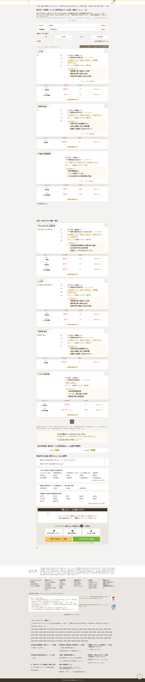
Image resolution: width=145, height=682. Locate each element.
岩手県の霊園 (50, 629)
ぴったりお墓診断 (35, 586)
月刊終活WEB (34, 670)
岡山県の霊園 (50, 638)
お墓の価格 (48, 584)
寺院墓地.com (91, 623)
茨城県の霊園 (91, 629)
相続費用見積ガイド (70, 647)
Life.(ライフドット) (41, 623)
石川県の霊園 (84, 632)
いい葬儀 (33, 647)
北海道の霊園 (34, 629)
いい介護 (90, 649)
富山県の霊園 (76, 632)
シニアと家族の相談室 (48, 667)
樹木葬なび (77, 623)
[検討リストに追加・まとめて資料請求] (106, 51)
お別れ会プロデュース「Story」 (96, 662)
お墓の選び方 (48, 586)
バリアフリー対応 (45, 472)
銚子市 (42, 501)
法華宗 (81, 475)
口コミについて (53, 593)
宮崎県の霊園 (66, 641)
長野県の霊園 (108, 632)
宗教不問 (95, 472)
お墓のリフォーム (78, 586)
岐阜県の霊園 (34, 635)
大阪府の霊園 (83, 635)
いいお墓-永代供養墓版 (54, 623)
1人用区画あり (83, 477)
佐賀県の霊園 (34, 641)
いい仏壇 (33, 657)
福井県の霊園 (92, 632)
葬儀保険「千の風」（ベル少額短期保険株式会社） (72, 671)
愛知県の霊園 (50, 635)
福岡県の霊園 (107, 638)
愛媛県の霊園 (91, 638)
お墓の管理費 (77, 584)
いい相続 (61, 647)
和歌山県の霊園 (108, 635)
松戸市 (42, 496)
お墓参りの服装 (92, 586)
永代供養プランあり (72, 472)
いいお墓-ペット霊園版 (67, 623)
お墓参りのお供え (93, 584)
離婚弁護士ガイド (76, 651)
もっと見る (71, 20)
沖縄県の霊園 (84, 641)
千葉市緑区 (43, 488)
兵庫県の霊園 (91, 635)
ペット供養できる (84, 472)
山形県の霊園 (74, 629)
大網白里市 (82, 488)
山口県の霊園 (66, 638)
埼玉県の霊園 (34, 632)
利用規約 (37, 593)
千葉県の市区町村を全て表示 (95, 503)
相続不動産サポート (64, 657)
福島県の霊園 (83, 629)
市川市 (55, 496)
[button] (87, 81)
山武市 (68, 488)
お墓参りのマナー (93, 582)
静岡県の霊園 (42, 635)
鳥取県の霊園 (34, 638)
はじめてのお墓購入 (50, 582)
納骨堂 (61, 587)
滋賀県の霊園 (66, 635)
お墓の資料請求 (34, 584)
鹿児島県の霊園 (75, 641)
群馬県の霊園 (107, 629)
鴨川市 (81, 498)
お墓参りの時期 (92, 587)
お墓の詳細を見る (72, 99)
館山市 (81, 496)
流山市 (68, 498)
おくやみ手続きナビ (36, 667)
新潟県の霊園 (67, 632)
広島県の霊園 (58, 638)
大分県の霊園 (58, 641)
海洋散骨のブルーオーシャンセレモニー (98, 659)
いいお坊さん (39, 647)
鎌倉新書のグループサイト (72, 614)
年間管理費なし (57, 472)
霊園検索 (32, 582)
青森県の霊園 (42, 629)
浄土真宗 (42, 475)
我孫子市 (55, 501)
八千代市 (42, 498)
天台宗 (68, 475)
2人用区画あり (97, 477)
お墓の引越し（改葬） (50, 587)
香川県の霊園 (83, 638)
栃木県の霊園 (99, 629)
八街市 (55, 488)
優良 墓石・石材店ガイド (103, 623)
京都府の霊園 (74, 635)
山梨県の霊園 (100, 632)
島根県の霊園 (42, 638)
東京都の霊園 (50, 632)
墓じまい (47, 589)
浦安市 (95, 498)
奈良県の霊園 (99, 635)
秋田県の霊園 (66, 629)
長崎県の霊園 (42, 641)
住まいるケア (97, 649)
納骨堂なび (84, 623)
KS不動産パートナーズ (77, 661)
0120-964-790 (66, 439)
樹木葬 (63, 36)
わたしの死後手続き (64, 661)
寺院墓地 (69, 477)
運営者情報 (31, 593)
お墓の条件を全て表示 (97, 480)
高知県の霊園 (99, 638)
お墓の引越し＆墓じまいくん (38, 626)
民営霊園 (55, 477)
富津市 (55, 498)
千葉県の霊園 (42, 632)
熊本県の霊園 (50, 641)
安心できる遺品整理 (76, 657)
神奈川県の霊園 (59, 632)
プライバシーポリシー (44, 593)
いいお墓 (33, 623)
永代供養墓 (100, 36)
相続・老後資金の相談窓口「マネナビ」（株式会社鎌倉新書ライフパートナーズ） (70, 668)
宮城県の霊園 (58, 629)
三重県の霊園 (58, 635)
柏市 (67, 496)
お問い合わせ (61, 593)
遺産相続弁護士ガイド (65, 651)
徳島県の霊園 (74, 638)
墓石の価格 (77, 582)
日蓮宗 (55, 475)
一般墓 (61, 582)
